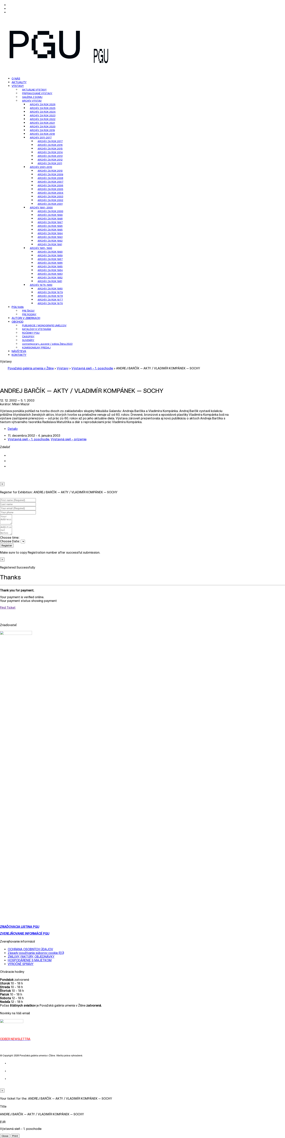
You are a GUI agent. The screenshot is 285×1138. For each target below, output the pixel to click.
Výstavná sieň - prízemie (68, 439)
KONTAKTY (19, 355)
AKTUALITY (19, 82)
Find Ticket (8, 607)
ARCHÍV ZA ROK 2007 (50, 181)
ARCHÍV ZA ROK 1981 (50, 281)
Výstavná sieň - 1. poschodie (28, 439)
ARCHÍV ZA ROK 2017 (50, 141)
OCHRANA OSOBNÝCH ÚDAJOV (30, 949)
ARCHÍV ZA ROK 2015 (50, 148)
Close (5, 1135)
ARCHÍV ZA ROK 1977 (50, 299)
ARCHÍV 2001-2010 (41, 167)
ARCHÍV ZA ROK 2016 (50, 144)
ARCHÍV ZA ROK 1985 (50, 266)
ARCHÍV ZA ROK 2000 (50, 211)
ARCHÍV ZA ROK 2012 (50, 159)
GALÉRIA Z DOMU (32, 97)
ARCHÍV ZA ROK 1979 (50, 292)
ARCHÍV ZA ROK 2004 (50, 192)
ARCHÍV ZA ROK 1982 (50, 277)
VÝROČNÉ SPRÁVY (21, 964)
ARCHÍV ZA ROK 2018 (42, 133)
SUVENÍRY (28, 340)
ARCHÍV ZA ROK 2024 (43, 111)
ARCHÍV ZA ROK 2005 (50, 189)
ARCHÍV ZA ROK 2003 (50, 196)
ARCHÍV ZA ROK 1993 (50, 237)
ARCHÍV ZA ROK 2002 (50, 200)
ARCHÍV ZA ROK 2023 (42, 115)
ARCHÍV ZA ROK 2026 (42, 104)
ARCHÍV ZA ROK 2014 (50, 152)
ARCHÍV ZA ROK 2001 (50, 203)
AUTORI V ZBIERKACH (26, 318)
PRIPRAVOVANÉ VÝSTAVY (37, 93)
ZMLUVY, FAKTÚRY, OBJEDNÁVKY (31, 956)
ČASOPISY (28, 336)
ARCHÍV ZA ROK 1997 (50, 222)
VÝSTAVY (18, 86)
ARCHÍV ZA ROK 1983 (50, 273)
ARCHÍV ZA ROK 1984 (50, 270)
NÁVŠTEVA (19, 351)
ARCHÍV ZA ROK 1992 (50, 240)
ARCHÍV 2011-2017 (41, 137)
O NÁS (16, 78)
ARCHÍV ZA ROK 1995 (50, 229)
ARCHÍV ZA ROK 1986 (50, 262)
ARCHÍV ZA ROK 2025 (42, 108)
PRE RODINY (29, 314)
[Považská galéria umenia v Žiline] (45, 65)
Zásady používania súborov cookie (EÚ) (36, 953)
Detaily (13, 429)
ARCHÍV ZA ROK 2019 (42, 130)
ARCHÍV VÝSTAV (32, 100)
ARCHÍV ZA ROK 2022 (42, 119)
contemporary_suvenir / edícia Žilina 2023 (47, 343)
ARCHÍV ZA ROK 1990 (50, 251)
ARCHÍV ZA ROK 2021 (42, 122)
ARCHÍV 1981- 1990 (41, 248)
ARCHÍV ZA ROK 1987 (50, 259)
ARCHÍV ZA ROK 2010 (50, 170)
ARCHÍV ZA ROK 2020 (42, 126)
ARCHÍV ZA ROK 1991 (50, 244)
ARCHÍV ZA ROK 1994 (50, 233)
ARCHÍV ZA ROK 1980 (50, 288)
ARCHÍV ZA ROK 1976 (50, 303)
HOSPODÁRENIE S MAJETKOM (30, 960)
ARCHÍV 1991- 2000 (41, 207)
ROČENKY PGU (31, 332)
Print (15, 1135)
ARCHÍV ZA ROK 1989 (50, 255)
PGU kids (18, 307)
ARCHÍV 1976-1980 (41, 284)
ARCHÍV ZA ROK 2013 (50, 156)
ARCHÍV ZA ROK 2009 (50, 174)
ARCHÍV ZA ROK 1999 (50, 214)
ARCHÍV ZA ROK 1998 (50, 218)
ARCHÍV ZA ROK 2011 (50, 163)
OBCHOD (17, 321)
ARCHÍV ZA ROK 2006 (50, 185)
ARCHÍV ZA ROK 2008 (50, 178)
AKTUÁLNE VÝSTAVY (34, 89)
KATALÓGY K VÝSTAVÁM (36, 329)
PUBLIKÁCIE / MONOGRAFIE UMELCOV (44, 325)
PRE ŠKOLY (28, 310)
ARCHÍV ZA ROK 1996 (50, 226)
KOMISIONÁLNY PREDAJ (36, 347)
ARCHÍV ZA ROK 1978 (50, 296)
